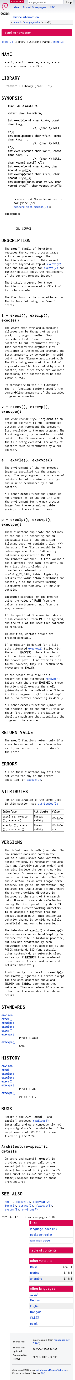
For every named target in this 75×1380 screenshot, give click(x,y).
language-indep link (43, 1229)
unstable (17, 22)
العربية (34, 1294)
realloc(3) (41, 1120)
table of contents (43, 1250)
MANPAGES (17, 1)
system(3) (12, 1209)
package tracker (41, 1234)
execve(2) (54, 264)
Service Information (25, 17)
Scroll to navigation (18, 32)
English (35, 1306)
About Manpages (34, 7)
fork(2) (10, 1205)
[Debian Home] (5, 8)
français (35, 1312)
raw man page (40, 1240)
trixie (33, 1267)
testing (34, 1272)
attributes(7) (48, 803)
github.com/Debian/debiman (51, 1370)
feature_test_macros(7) (31, 206)
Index (15, 7)
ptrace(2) (26, 1205)
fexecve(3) (44, 1205)
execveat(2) (41, 1201)
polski (34, 1323)
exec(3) (7, 41)
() (7, 1019)
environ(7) (30, 1209)
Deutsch (35, 1300)
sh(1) (9, 1201)
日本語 (34, 1318)
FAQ (52, 7)
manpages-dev (32, 22)
